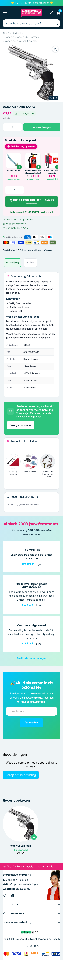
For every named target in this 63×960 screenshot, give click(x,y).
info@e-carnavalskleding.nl (23, 884)
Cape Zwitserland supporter (52, 171)
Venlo (49, 250)
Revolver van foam (21, 845)
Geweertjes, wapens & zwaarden (21, 37)
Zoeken (56, 23)
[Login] (51, 12)
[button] (17, 127)
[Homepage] (4, 33)
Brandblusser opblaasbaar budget (33, 171)
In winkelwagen (42, 127)
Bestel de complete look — (33, 201)
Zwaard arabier (13, 170)
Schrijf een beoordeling (21, 775)
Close (31, 904)
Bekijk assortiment (5, 12)
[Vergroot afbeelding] (55, 49)
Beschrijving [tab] (12, 262)
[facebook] (12, 895)
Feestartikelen (15, 33)
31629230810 (23, 888)
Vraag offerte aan (20, 425)
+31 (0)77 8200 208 (18, 879)
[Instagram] (4, 895)
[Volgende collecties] (9, 482)
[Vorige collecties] (9, 448)
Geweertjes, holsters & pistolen (20, 40)
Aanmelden (31, 722)
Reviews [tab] (30, 262)
